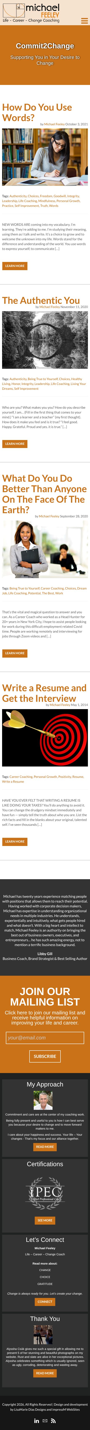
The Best (48, 593)
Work (59, 593)
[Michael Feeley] (30, 11)
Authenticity (17, 196)
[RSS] (53, 1420)
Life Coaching (27, 201)
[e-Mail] (45, 1420)
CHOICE (45, 1277)
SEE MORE (45, 1220)
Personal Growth (68, 201)
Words (53, 206)
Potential (34, 593)
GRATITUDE (45, 1284)
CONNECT (45, 1302)
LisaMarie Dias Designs (30, 1409)
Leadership (9, 201)
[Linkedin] (36, 1420)
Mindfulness (46, 201)
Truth (44, 206)
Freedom (46, 196)
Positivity (64, 777)
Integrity (73, 196)
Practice (7, 206)
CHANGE (45, 1270)
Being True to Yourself (43, 379)
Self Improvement (27, 206)
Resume (78, 777)
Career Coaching (52, 588)
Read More (45, 1147)
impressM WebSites (66, 1409)
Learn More (14, 266)
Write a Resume (13, 782)
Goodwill (60, 196)
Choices (33, 196)
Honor (16, 384)
